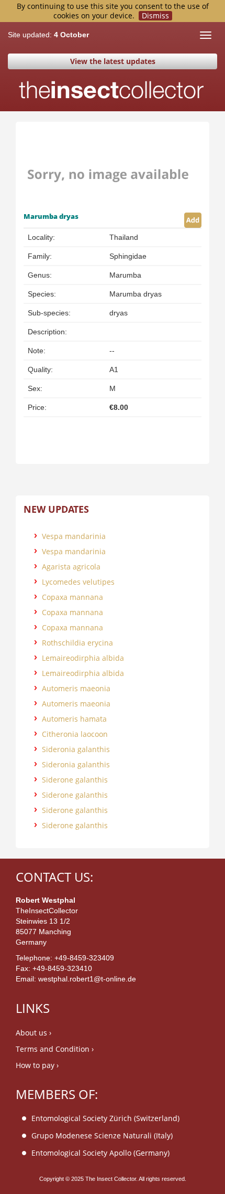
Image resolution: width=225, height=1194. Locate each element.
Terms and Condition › (55, 1049)
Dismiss (155, 15)
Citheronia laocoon (75, 734)
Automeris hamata (74, 719)
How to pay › (37, 1065)
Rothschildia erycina (77, 643)
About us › (33, 1033)
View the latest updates (112, 61)
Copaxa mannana (72, 597)
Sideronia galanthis (76, 749)
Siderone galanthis (75, 780)
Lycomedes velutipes (78, 582)
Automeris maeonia (76, 688)
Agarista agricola (71, 567)
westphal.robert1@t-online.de (87, 979)
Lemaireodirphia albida (83, 658)
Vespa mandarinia (74, 536)
